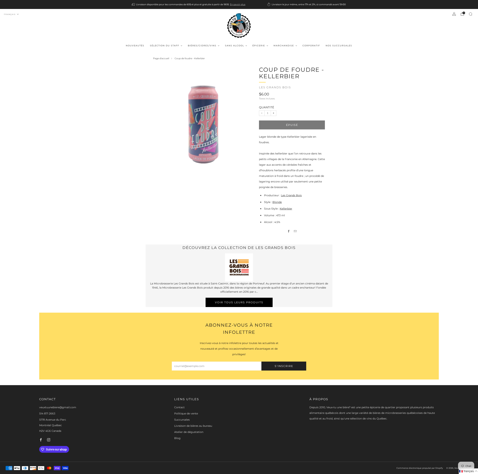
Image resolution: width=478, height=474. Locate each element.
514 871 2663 (47, 413)
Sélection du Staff (164, 45)
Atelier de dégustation (188, 432)
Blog (177, 438)
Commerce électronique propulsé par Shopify (419, 468)
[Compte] (454, 14)
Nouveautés (135, 45)
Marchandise (284, 45)
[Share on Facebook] (289, 231)
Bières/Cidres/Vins (202, 45)
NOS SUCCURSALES (339, 45)
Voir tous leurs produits (239, 302)
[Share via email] (295, 231)
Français (10, 14)
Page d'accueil (161, 58)
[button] (468, 471)
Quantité (266, 107)
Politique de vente (186, 413)
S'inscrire (284, 366)
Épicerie (258, 45)
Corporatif (311, 45)
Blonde (277, 202)
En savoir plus (237, 4)
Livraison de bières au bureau (193, 425)
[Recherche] (470, 14)
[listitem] (189, 4)
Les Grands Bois (275, 87)
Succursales (182, 419)
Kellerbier (286, 208)
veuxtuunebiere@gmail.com (57, 407)
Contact (179, 407)
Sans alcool (234, 45)
